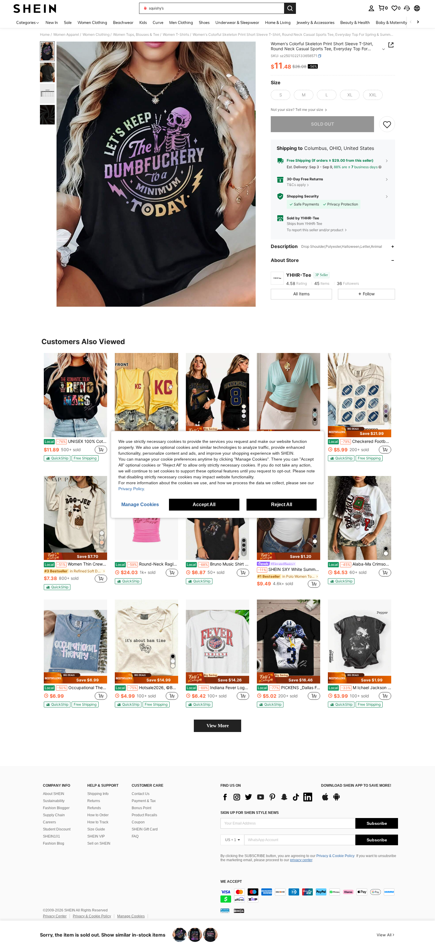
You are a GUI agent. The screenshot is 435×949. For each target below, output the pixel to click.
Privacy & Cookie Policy (335, 856)
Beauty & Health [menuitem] (355, 22)
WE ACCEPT (231, 882)
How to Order (98, 815)
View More (218, 725)
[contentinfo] (309, 895)
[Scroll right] (418, 22)
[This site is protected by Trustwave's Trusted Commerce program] (224, 910)
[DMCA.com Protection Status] (239, 910)
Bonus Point (141, 808)
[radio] (280, 95)
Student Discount (56, 829)
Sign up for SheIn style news (249, 813)
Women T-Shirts (176, 35)
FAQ (135, 836)
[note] (57, 458)
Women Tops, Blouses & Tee (136, 35)
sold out (322, 124)
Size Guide (96, 829)
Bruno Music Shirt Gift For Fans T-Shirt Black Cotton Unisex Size (218, 564)
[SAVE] (387, 124)
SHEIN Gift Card (145, 829)
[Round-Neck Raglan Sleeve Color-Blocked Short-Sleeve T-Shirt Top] (146, 518)
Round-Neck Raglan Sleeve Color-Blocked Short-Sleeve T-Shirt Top (147, 564)
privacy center (301, 860)
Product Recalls (144, 815)
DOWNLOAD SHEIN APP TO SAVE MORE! (356, 786)
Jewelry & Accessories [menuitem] (315, 22)
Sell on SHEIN (98, 843)
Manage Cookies (131, 916)
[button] (406, 8)
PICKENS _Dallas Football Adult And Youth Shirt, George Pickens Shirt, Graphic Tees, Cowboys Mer (289, 687)
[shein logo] (34, 8)
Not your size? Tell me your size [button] (297, 110)
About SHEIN (53, 794)
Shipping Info (98, 794)
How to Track (97, 822)
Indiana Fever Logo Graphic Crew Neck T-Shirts (218, 687)
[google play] (336, 800)
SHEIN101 (51, 836)
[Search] (290, 8)
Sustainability (54, 801)
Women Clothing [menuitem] (92, 22)
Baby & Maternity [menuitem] (391, 22)
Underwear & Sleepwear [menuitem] (237, 22)
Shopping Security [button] (303, 196)
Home (45, 35)
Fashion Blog (53, 843)
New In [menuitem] (52, 22)
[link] (383, 8)
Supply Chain (54, 815)
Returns (93, 801)
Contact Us (140, 794)
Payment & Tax (144, 801)
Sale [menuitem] (68, 22)
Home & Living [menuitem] (278, 22)
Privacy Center (55, 916)
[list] (267, 797)
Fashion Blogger (56, 808)
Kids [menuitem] (143, 22)
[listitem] (75, 410)
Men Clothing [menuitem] (181, 22)
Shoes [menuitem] (204, 22)
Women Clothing (96, 35)
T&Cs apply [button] (296, 185)
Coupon (138, 822)
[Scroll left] (411, 22)
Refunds (94, 808)
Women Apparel (66, 35)
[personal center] (371, 8)
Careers (49, 822)
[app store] (325, 800)
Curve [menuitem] (158, 22)
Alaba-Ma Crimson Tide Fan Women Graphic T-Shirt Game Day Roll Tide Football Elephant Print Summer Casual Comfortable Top (360, 564)
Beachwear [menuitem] (123, 22)
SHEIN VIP (96, 836)
